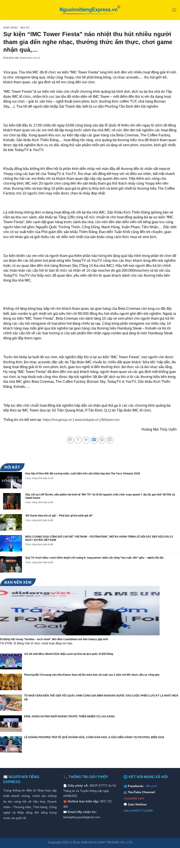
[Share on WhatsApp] (70, 440)
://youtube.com (133, 798)
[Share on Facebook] (78, 440)
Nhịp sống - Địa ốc (16, 27)
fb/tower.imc (110, 420)
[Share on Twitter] (86, 440)
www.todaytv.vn (87, 420)
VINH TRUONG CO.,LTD (115, 842)
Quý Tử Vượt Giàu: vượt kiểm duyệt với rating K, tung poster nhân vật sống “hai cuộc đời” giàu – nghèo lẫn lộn (94, 557)
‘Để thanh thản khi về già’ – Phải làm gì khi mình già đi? (59, 515)
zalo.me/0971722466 (138, 810)
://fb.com (151, 786)
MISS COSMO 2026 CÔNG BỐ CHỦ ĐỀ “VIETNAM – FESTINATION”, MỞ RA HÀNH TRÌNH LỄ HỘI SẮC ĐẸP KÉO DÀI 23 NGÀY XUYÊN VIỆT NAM (99, 538)
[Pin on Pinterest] (102, 440)
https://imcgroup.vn (57, 420)
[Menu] (174, 10)
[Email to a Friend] (94, 440)
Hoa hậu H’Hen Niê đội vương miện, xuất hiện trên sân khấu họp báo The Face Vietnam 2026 (82, 473)
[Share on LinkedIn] (109, 440)
